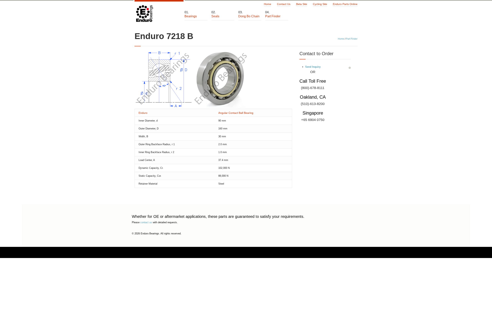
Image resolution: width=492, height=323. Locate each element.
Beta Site (301, 4)
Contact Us (283, 4)
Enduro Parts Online (345, 4)
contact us (146, 222)
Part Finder (351, 38)
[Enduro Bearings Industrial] (144, 13)
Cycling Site (320, 4)
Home (267, 4)
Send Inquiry (313, 66)
